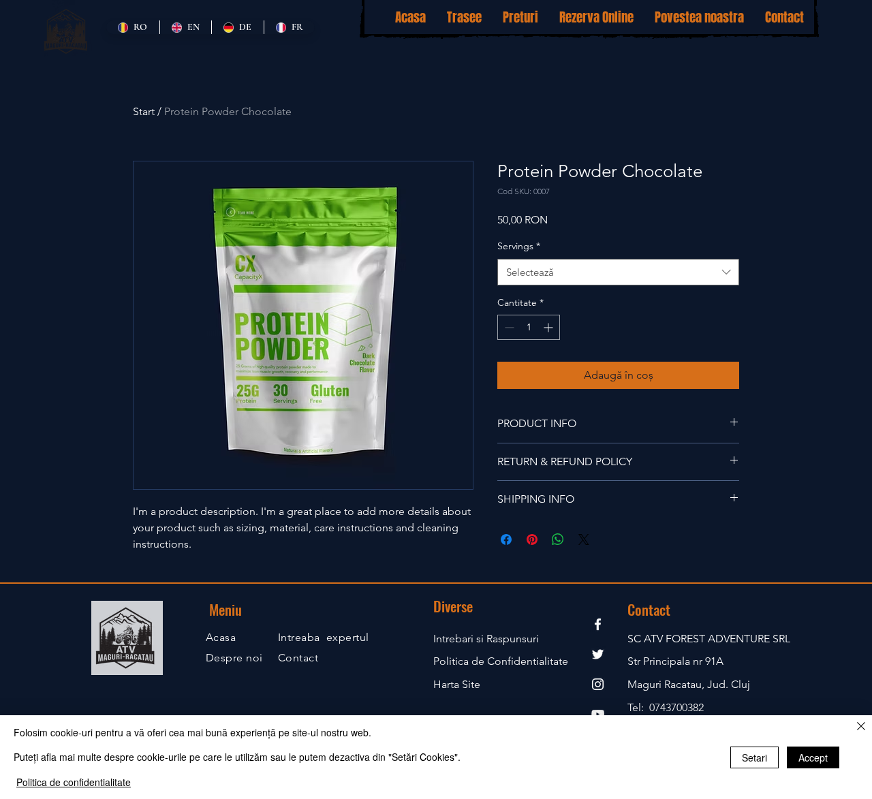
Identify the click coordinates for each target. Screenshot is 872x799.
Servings (518, 246)
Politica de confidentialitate (73, 782)
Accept (813, 757)
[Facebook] (598, 624)
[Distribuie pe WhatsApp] (558, 539)
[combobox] (618, 272)
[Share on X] (584, 539)
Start (144, 111)
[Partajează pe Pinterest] (532, 539)
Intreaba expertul (323, 637)
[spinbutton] (528, 327)
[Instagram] (598, 684)
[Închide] (861, 727)
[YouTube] (598, 714)
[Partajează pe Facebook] (506, 539)
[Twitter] (598, 654)
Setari (754, 757)
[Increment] (549, 327)
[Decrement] (507, 327)
